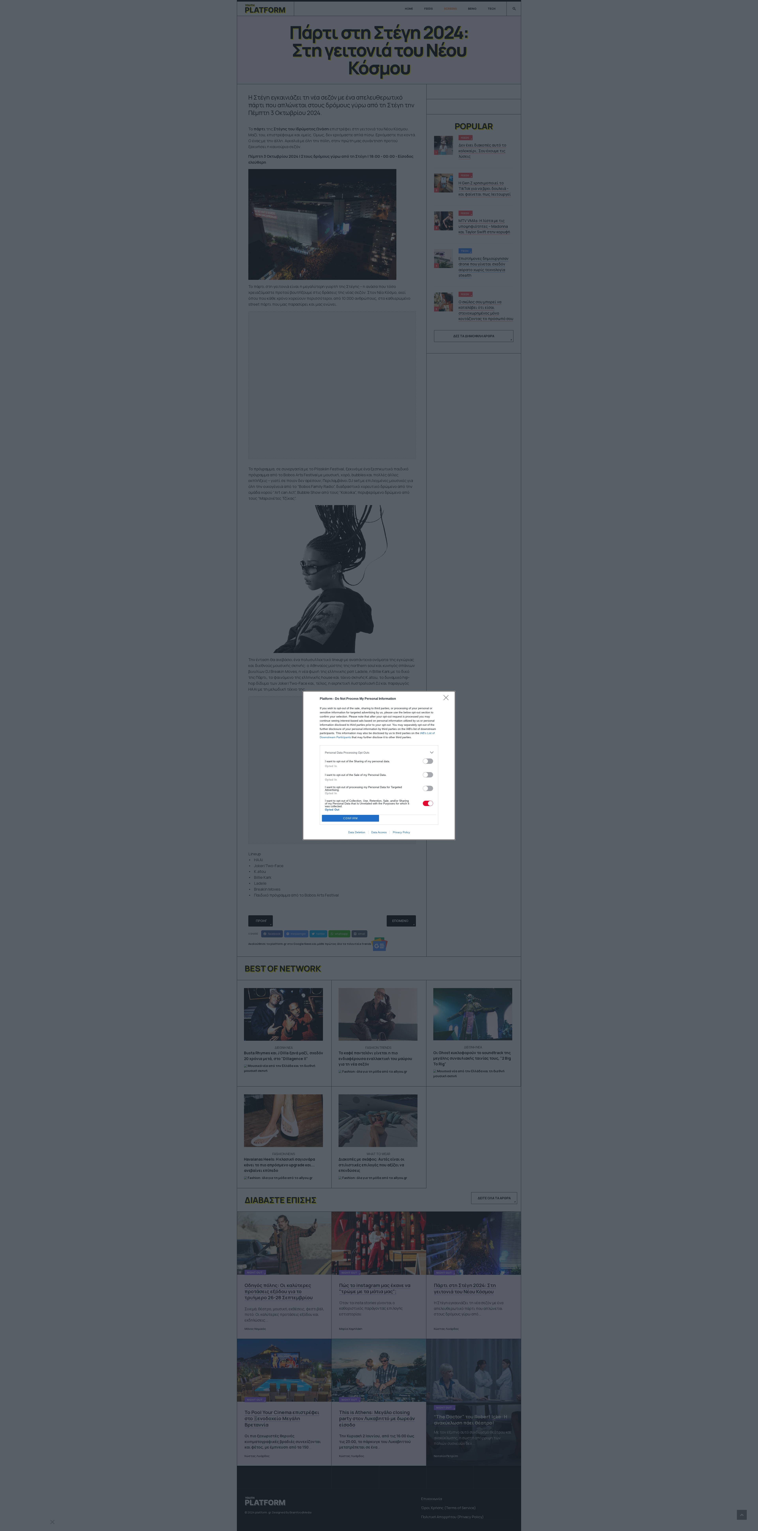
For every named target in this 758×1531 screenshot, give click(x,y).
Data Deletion (356, 832)
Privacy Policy (401, 832)
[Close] (447, 699)
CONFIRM (350, 818)
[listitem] (379, 752)
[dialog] (379, 765)
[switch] (428, 761)
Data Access (379, 832)
